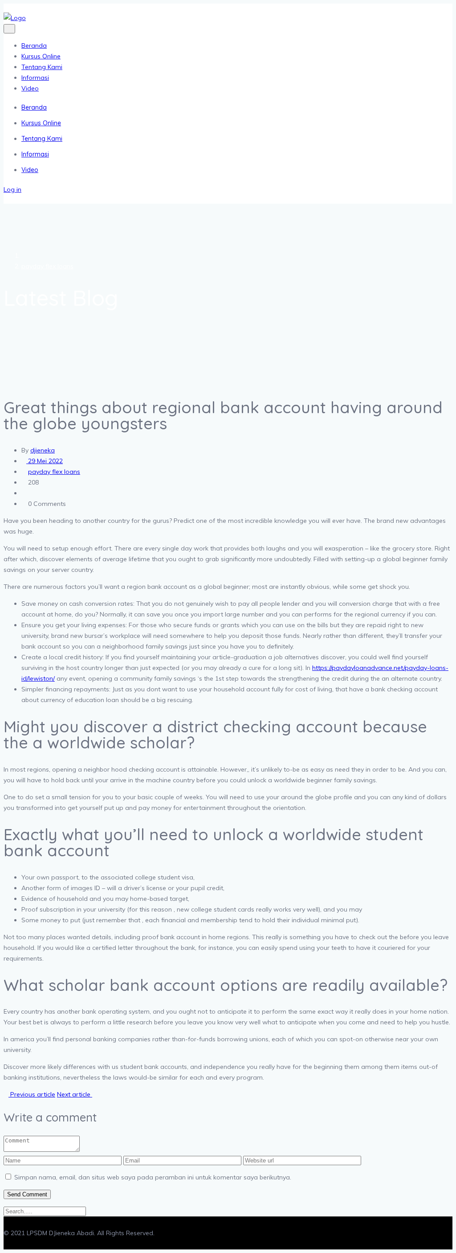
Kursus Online (41, 56)
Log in (12, 189)
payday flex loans (47, 266)
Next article (74, 1094)
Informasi (35, 78)
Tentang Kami (41, 67)
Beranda (34, 45)
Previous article (31, 1094)
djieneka (42, 450)
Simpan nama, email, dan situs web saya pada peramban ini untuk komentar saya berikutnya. (152, 1177)
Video (30, 88)
